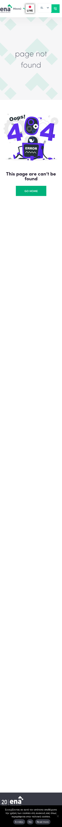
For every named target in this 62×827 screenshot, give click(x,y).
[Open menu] (15, 9)
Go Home (31, 191)
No (30, 821)
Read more (43, 821)
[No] (57, 816)
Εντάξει (19, 821)
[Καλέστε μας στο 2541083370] (55, 8)
